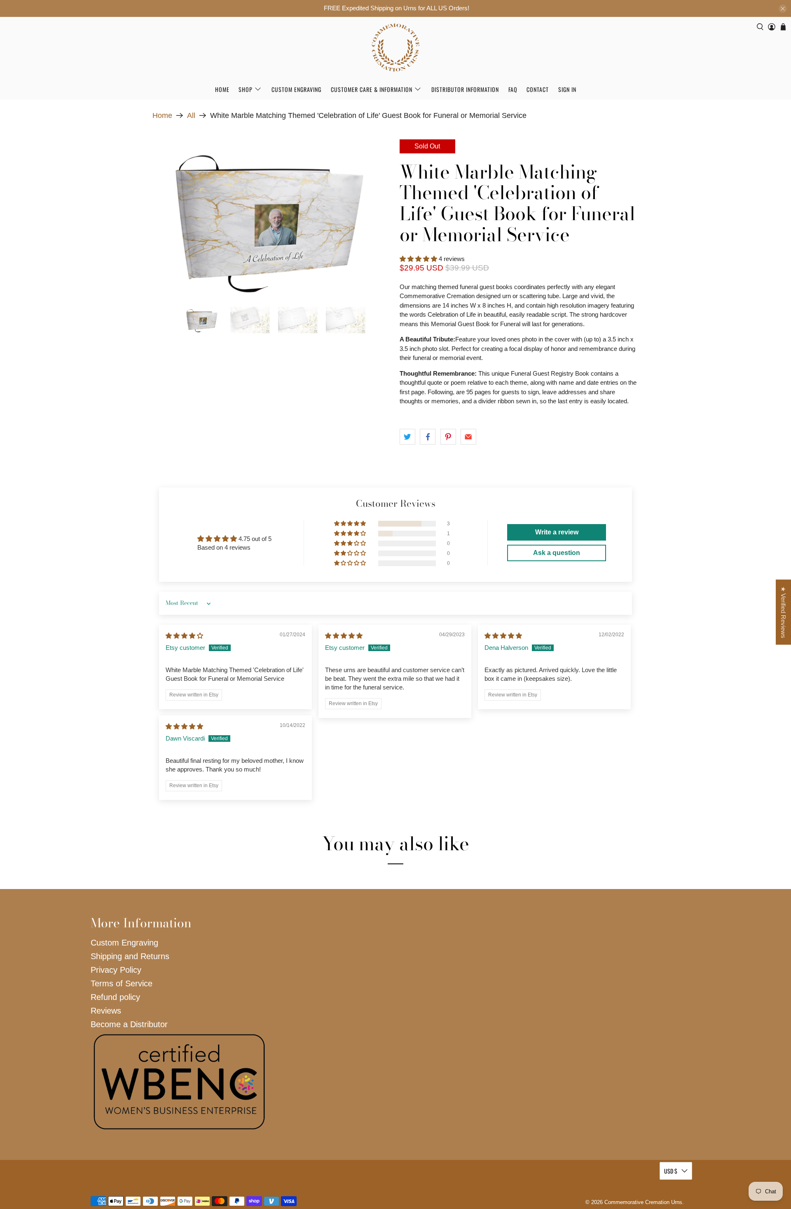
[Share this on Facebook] (427, 437)
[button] (418, 258)
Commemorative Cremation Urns (643, 1202)
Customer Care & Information (371, 89)
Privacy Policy (116, 969)
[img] (184, 635)
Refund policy (115, 997)
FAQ (512, 89)
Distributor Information (465, 89)
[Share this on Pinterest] (448, 437)
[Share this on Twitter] (407, 437)
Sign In (567, 89)
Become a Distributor (129, 1024)
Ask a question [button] (556, 552)
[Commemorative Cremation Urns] (395, 47)
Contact (538, 89)
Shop (246, 89)
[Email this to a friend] (468, 437)
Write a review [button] (556, 532)
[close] (783, 9)
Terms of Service (121, 983)
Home (222, 89)
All (191, 115)
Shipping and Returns (130, 956)
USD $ (670, 1171)
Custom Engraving (296, 89)
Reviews (106, 1010)
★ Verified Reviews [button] (783, 612)
